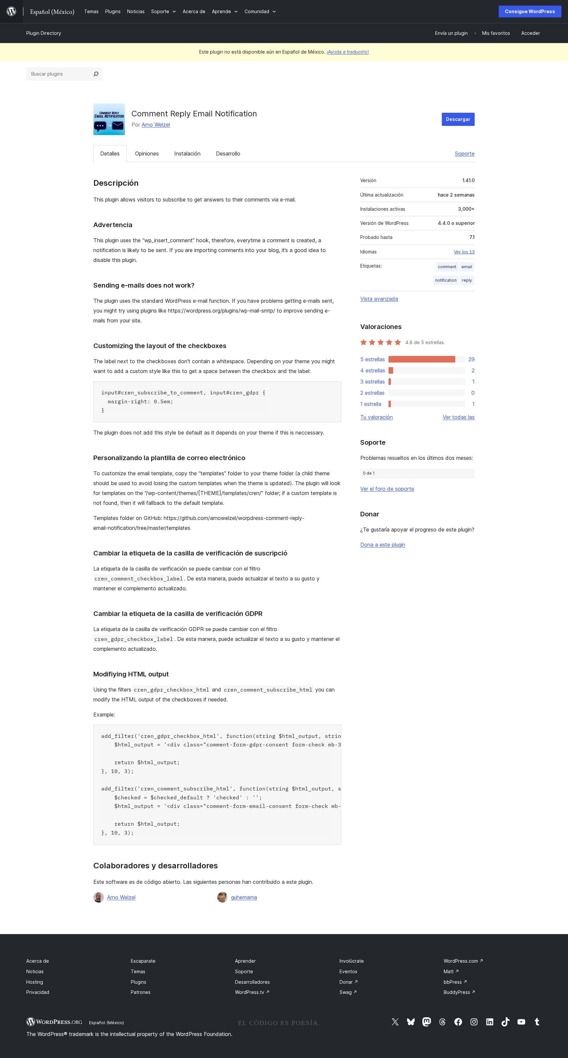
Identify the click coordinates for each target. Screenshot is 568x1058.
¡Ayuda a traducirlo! (348, 52)
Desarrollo (228, 153)
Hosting (34, 982)
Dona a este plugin (382, 544)
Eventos (348, 971)
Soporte (465, 153)
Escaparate (143, 961)
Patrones (141, 992)
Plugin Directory (43, 33)
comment (447, 266)
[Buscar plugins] (96, 74)
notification (446, 280)
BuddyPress (460, 992)
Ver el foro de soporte (387, 488)
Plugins (138, 982)
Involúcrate (352, 961)
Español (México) (106, 1022)
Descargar (458, 119)
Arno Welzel (156, 124)
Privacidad (37, 992)
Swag (348, 992)
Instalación (187, 153)
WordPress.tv (252, 992)
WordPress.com (464, 961)
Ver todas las (459, 417)
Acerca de (37, 961)
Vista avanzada (379, 298)
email (467, 266)
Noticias (35, 971)
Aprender (245, 961)
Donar (349, 982)
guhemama (244, 897)
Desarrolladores (252, 982)
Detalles (110, 153)
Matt (451, 971)
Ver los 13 (464, 251)
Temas (138, 971)
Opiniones (147, 153)
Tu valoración (376, 417)
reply (467, 280)
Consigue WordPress (530, 11)
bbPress (455, 982)
